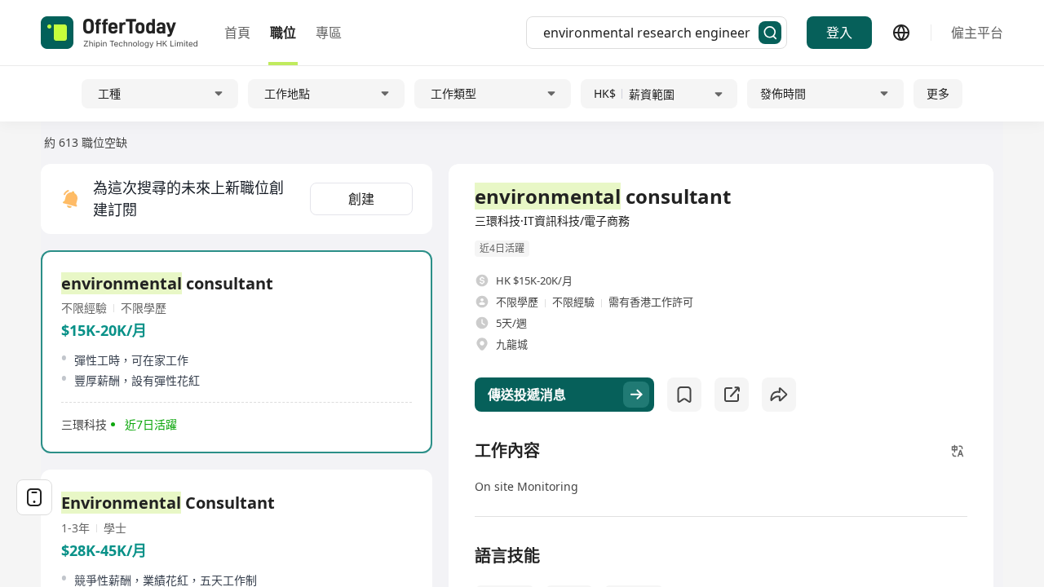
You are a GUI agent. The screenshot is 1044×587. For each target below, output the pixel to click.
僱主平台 (977, 33)
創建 (361, 199)
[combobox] (651, 32)
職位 (283, 33)
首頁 (237, 33)
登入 (839, 33)
